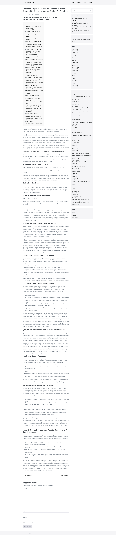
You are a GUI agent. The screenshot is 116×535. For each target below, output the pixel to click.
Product (78, 2)
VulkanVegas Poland (76, 197)
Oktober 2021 (75, 85)
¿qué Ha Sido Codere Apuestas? (33, 44)
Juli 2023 (74, 54)
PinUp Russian (75, 176)
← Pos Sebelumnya (27, 475)
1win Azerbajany (75, 94)
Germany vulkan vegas (77, 132)
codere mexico (75, 129)
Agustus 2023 (75, 52)
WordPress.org (75, 217)
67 (72, 114)
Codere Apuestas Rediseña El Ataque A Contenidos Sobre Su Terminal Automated (34, 92)
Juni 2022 (74, 75)
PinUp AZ (74, 169)
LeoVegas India (75, 140)
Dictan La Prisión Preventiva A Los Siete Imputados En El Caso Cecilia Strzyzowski (34, 118)
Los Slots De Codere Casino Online (34, 123)
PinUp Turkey (75, 178)
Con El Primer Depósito (31, 85)
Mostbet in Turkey (75, 148)
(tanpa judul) (74, 25)
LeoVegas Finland (76, 138)
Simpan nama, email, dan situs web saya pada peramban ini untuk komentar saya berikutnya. (44, 522)
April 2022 (74, 78)
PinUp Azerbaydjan (76, 171)
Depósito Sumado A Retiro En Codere (34, 59)
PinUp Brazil (74, 173)
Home (73, 2)
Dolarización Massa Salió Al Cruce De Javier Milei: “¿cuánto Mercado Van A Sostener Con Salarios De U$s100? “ (34, 62)
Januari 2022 (75, 83)
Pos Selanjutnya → (65, 475)
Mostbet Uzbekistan (76, 165)
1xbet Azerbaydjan (76, 102)
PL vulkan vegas (75, 179)
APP (73, 117)
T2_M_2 (73, 187)
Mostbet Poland (75, 158)
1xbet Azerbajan (75, 101)
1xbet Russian (75, 106)
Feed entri (74, 213)
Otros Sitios (28, 74)
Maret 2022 (74, 80)
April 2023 (74, 59)
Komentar (25, 488)
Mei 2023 (74, 57)
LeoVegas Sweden (76, 143)
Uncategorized (75, 192)
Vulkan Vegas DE (75, 194)
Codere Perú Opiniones (31, 29)
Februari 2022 (75, 81)
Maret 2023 (74, 60)
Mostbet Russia (75, 160)
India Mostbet (75, 134)
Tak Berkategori (34, 472)
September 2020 (75, 86)
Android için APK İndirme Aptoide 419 (80, 116)
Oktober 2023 (75, 49)
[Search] (90, 10)
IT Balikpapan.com (28, 2)
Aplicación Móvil (29, 121)
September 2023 (75, 50)
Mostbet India (75, 150)
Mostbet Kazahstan (76, 151)
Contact (90, 2)
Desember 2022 (75, 65)
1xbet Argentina (75, 99)
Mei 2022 (74, 77)
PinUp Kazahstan (75, 174)
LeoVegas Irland (75, 142)
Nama (24, 506)
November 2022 (75, 67)
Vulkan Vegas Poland (76, 196)
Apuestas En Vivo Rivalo (31, 75)
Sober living (74, 184)
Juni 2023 (74, 55)
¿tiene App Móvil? (30, 65)
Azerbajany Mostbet (76, 119)
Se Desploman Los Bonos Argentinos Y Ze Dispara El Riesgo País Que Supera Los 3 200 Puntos (34, 79)
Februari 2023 (75, 62)
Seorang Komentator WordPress (79, 39)
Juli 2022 (74, 73)
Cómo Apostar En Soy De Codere (33, 105)
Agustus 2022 (75, 72)
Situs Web (25, 517)
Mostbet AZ (74, 145)
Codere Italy (74, 127)
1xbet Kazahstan (75, 104)
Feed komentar (75, 215)
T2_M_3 (73, 189)
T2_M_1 (73, 186)
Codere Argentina (75, 125)
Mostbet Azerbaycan (76, 147)
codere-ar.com (75, 130)
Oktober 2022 (75, 68)
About (85, 2)
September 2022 (75, 70)
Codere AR (74, 124)
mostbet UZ (74, 163)
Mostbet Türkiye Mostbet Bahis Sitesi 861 (81, 161)
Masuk (73, 212)
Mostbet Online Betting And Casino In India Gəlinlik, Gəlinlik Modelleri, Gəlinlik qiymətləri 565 (81, 155)
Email (24, 511)
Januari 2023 (75, 63)
